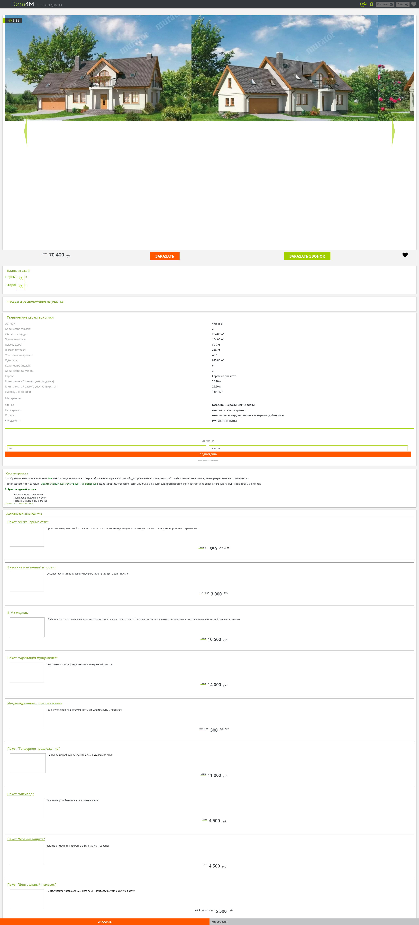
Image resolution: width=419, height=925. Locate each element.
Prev (25, 131)
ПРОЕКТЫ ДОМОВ (49, 5)
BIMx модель (17, 726)
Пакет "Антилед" (20, 907)
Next (393, 131)
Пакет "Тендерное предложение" (33, 861)
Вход (400, 4)
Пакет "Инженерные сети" (28, 635)
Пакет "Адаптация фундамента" (32, 771)
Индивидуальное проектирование (34, 816)
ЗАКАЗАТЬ (164, 256)
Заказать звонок (307, 256)
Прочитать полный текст (19, 616)
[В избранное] (405, 255)
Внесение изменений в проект (31, 680)
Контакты (382, 4)
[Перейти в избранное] (413, 3)
